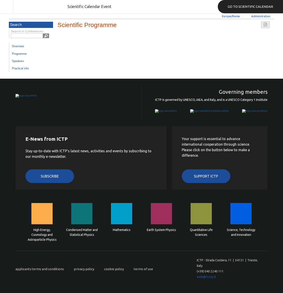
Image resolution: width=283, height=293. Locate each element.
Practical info (20, 68)
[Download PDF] (265, 24)
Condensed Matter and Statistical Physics (82, 232)
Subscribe (50, 176)
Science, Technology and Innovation (241, 232)
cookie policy (114, 269)
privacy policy (84, 269)
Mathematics (121, 230)
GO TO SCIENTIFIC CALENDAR (250, 6)
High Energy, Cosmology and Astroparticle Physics (42, 234)
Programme (19, 53)
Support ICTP (206, 176)
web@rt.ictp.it (206, 277)
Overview (18, 46)
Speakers (18, 61)
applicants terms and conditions (39, 269)
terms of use (143, 269)
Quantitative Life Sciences (201, 232)
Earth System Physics (161, 230)
